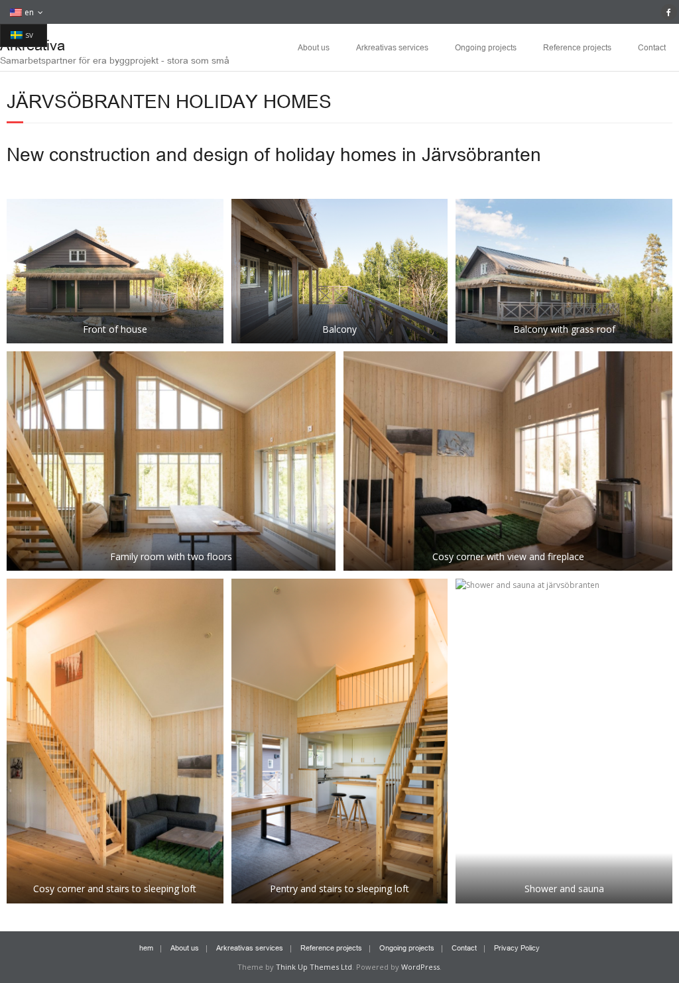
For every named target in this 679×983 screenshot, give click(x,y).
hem (146, 948)
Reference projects (577, 47)
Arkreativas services (392, 47)
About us (314, 47)
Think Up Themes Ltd (314, 967)
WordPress (420, 967)
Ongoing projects (486, 47)
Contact (652, 47)
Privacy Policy (517, 948)
